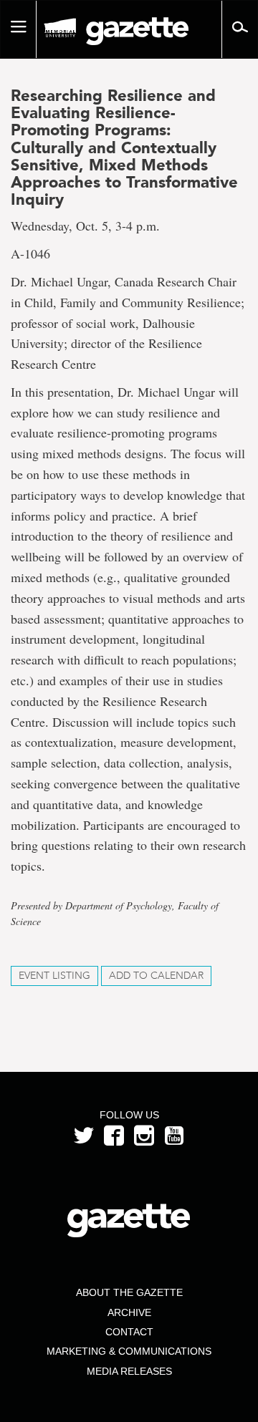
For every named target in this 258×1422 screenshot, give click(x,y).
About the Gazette (129, 1292)
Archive (129, 1312)
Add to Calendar (156, 975)
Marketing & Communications (129, 1351)
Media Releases (129, 1371)
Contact (129, 1332)
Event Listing (54, 975)
